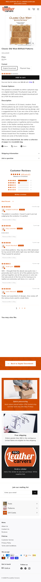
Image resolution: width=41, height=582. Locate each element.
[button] (6, 74)
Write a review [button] (20, 194)
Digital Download (9, 68)
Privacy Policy (6, 543)
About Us (5, 526)
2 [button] (19, 308)
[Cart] (33, 9)
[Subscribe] (34, 493)
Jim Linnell (5, 53)
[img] (6, 207)
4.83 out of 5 (25, 174)
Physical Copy (25, 68)
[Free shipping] (20, 423)
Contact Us (5, 529)
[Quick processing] (20, 389)
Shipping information (10, 153)
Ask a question (7, 158)
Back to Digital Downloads (21, 364)
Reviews (4, 532)
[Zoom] (33, 43)
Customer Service (8, 540)
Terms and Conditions (9, 546)
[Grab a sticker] (20, 457)
